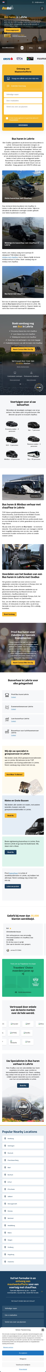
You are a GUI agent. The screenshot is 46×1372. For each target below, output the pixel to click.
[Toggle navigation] (42, 8)
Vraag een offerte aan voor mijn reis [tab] (25, 78)
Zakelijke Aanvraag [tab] (18, 86)
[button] (43, 1330)
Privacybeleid (23, 1369)
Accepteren (23, 1353)
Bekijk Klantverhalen (23, 367)
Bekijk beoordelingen (24, 992)
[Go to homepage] (8, 7)
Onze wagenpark (15, 380)
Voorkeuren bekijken (23, 1365)
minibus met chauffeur (10, 257)
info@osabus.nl (39, 2)
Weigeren (23, 1359)
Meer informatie (31, 380)
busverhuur (13, 873)
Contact (13, 697)
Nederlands (3, 2)
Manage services (8, 1347)
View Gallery (34, 496)
